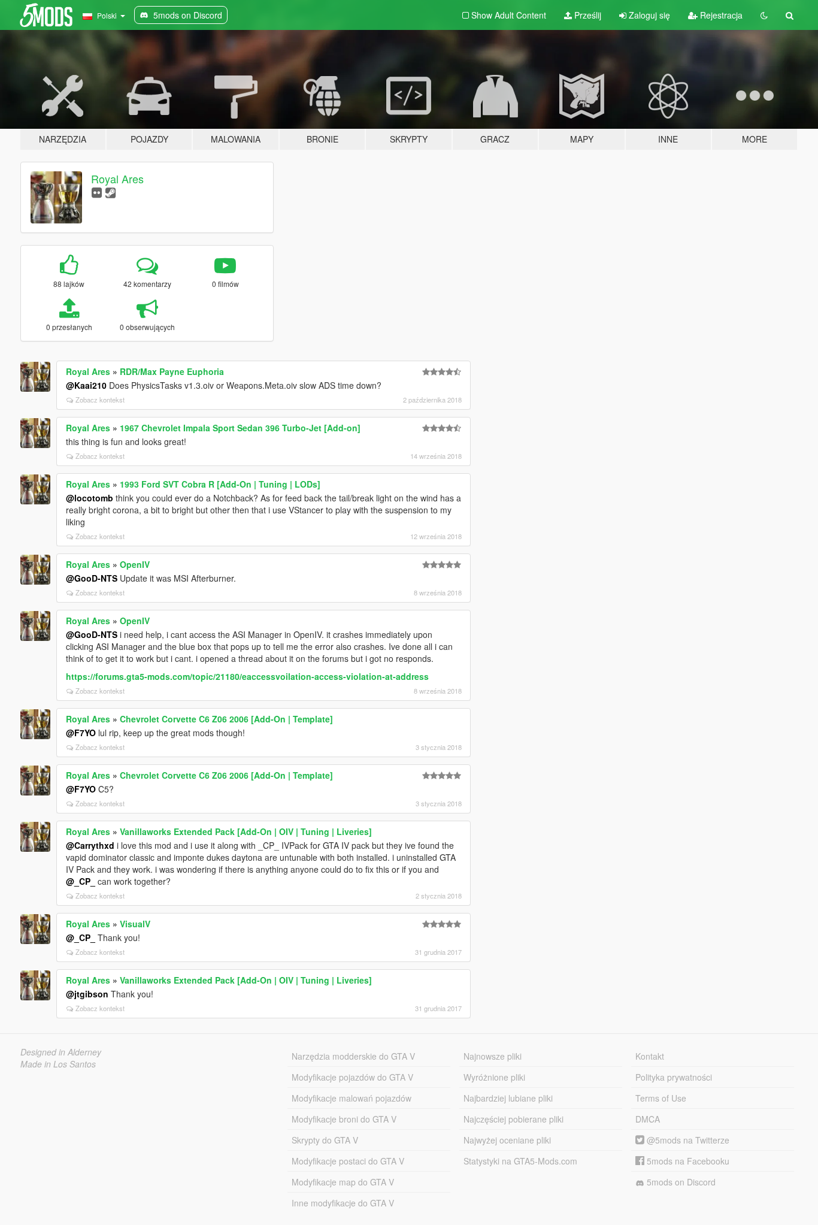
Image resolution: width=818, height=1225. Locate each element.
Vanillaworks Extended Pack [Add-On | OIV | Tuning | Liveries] (246, 831)
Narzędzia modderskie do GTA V (353, 1056)
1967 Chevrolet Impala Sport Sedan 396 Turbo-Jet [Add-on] (240, 428)
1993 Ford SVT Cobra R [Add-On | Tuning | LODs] (220, 484)
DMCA (647, 1119)
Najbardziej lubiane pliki (508, 1098)
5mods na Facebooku (686, 1161)
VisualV (135, 924)
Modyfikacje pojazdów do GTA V (352, 1077)
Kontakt (649, 1056)
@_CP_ (80, 881)
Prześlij (586, 15)
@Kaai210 (86, 385)
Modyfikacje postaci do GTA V (348, 1161)
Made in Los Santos (58, 1064)
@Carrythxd (90, 845)
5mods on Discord (680, 1182)
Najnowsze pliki (492, 1056)
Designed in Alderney (60, 1052)
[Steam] (110, 192)
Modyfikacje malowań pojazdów (351, 1098)
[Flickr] (96, 192)
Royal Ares (117, 178)
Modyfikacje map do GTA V (343, 1182)
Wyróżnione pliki (494, 1077)
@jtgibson (87, 994)
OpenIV (135, 564)
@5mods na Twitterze (686, 1140)
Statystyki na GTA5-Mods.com (520, 1161)
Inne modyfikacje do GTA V (343, 1203)
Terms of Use (660, 1098)
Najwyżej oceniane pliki (507, 1140)
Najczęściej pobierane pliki (513, 1119)
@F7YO (81, 733)
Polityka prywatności (673, 1077)
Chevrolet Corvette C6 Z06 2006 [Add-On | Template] (226, 719)
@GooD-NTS (91, 578)
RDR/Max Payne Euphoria (172, 371)
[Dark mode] (764, 15)
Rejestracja (720, 15)
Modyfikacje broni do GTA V (344, 1119)
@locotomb (89, 498)
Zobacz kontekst (100, 399)
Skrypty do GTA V (325, 1140)
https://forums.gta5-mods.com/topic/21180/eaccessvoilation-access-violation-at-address (247, 676)
